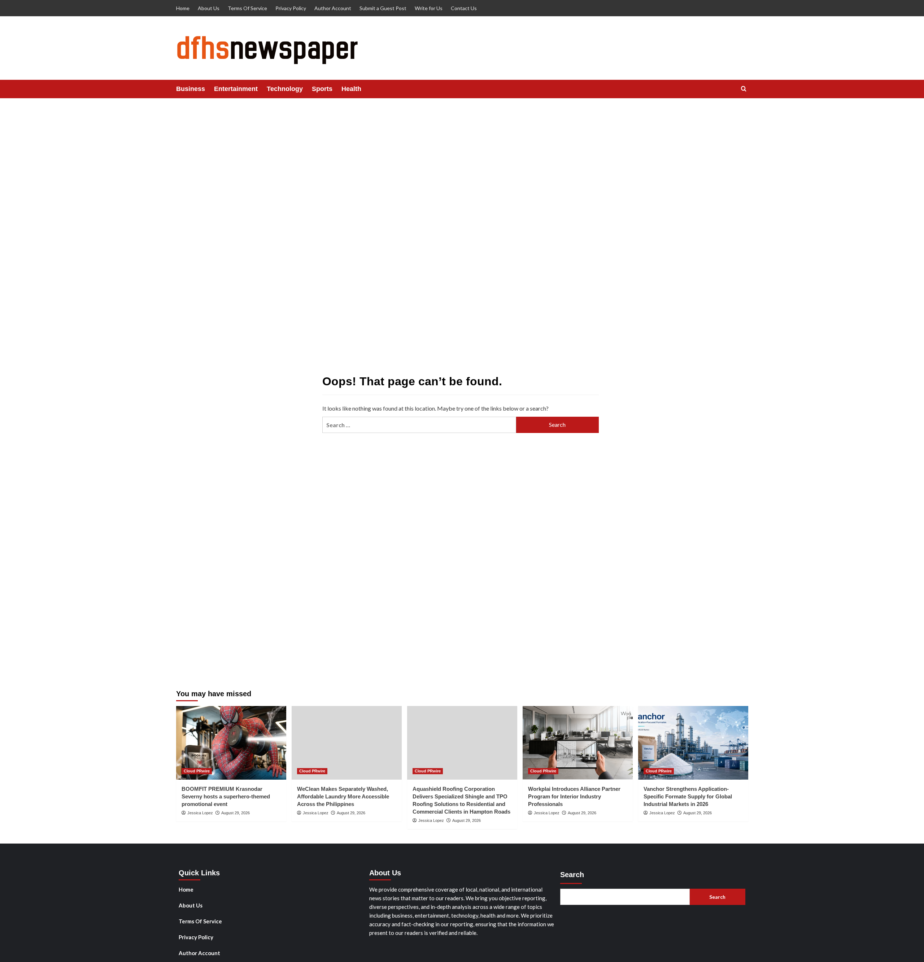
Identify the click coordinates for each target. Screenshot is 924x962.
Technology (285, 88)
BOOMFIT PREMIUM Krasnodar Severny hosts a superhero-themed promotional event (226, 796)
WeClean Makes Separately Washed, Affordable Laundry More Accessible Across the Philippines (343, 796)
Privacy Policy (290, 8)
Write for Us (429, 8)
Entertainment (236, 88)
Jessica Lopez (200, 813)
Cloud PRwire (197, 771)
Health (351, 88)
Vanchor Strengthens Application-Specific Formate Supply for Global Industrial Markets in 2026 (688, 796)
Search (572, 875)
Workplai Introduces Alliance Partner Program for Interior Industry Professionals (574, 796)
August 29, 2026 (235, 813)
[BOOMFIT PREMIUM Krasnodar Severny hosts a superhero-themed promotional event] (231, 742)
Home (182, 8)
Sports (322, 88)
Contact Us (464, 8)
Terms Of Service (247, 8)
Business (190, 88)
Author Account (332, 8)
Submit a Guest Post (382, 8)
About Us (208, 8)
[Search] (743, 89)
